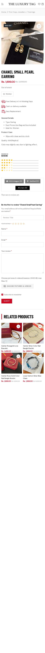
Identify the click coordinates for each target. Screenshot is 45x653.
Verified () (34, 181)
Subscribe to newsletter (12, 295)
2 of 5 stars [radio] (15, 223)
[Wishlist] (39, 4)
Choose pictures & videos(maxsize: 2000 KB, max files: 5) (21, 279)
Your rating (6, 224)
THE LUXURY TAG (22, 4)
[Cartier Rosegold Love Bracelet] (11, 333)
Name (4, 229)
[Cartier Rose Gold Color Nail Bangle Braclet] (11, 363)
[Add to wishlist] (18, 326)
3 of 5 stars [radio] (18, 223)
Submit (7, 301)
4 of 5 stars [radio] (21, 223)
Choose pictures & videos (19, 286)
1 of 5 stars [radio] (13, 223)
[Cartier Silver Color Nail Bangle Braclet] (33, 333)
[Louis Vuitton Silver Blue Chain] (33, 363)
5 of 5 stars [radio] (23, 223)
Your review (6, 251)
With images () (15, 181)
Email (4, 240)
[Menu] (2, 4)
